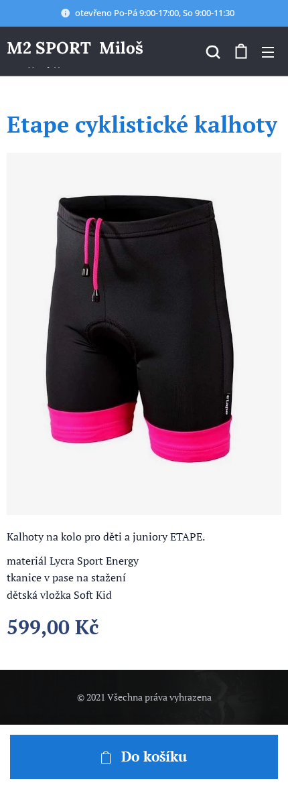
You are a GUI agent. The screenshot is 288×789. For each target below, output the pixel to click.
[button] (213, 51)
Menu (268, 51)
